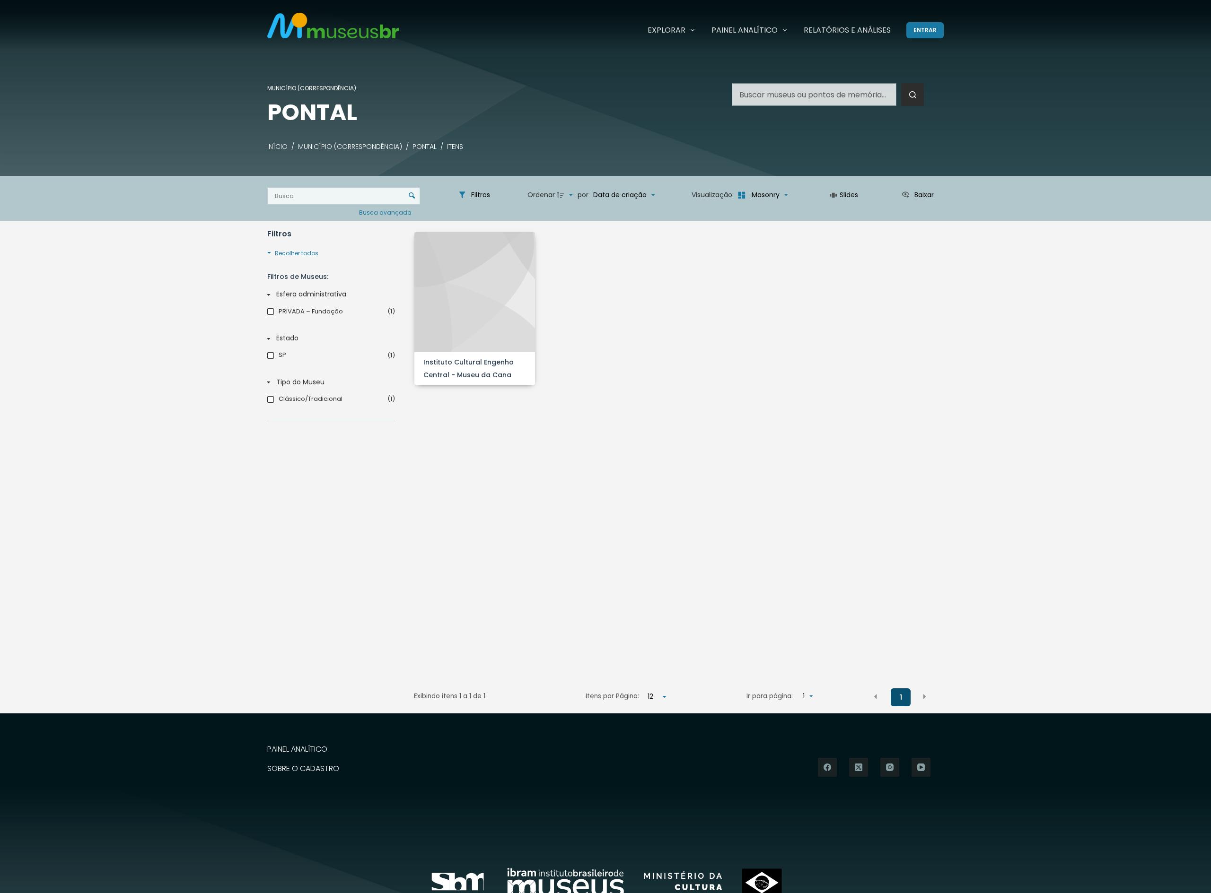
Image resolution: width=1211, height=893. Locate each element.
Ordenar (541, 194)
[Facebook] (827, 767)
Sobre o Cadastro (303, 769)
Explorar (666, 30)
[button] (876, 697)
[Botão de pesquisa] (912, 94)
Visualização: (714, 194)
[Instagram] (889, 767)
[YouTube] (921, 767)
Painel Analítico (744, 30)
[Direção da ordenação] (566, 195)
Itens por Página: (612, 696)
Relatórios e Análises (847, 30)
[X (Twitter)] (858, 767)
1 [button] (901, 697)
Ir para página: (769, 696)
